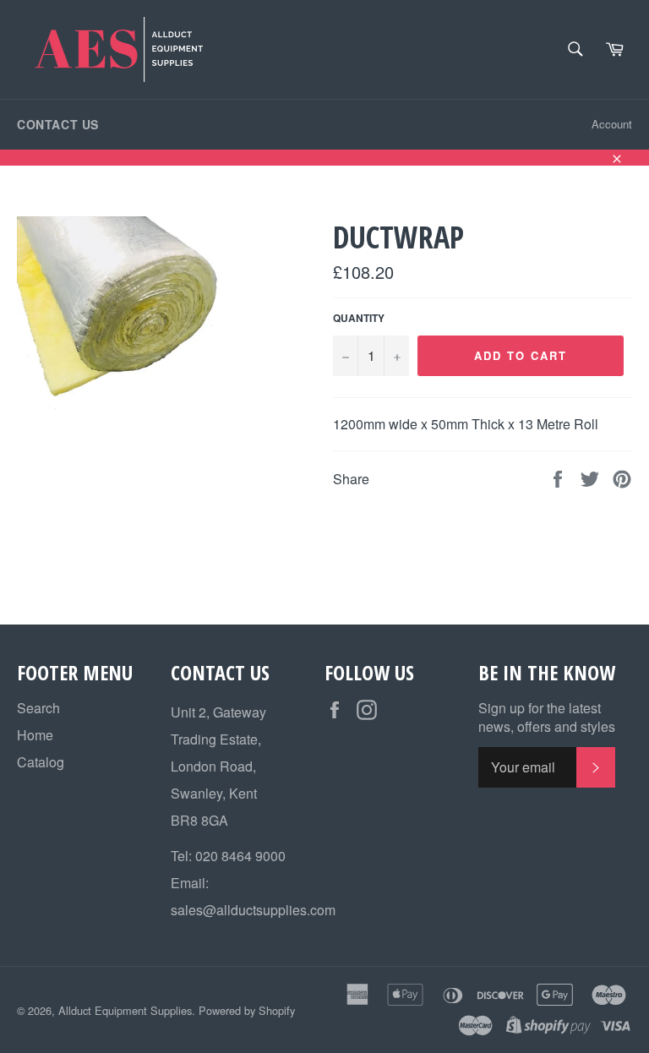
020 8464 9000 (240, 855)
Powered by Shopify (247, 1010)
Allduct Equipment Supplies (125, 1010)
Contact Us (58, 124)
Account (612, 124)
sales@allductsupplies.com (253, 909)
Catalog (40, 762)
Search (38, 707)
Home (35, 735)
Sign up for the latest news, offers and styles (546, 717)
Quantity (358, 318)
